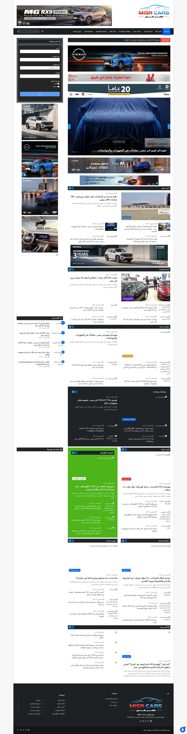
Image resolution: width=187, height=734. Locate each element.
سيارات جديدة (137, 31)
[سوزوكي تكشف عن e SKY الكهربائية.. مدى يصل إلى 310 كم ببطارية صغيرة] (164, 504)
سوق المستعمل (88, 31)
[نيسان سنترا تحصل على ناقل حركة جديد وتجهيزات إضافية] (57, 355)
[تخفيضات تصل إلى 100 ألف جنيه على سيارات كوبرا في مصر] (111, 320)
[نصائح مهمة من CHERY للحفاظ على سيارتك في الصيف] (112, 614)
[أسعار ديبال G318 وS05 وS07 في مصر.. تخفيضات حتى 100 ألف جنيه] (164, 308)
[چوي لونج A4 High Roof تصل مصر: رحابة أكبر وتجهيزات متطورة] (164, 381)
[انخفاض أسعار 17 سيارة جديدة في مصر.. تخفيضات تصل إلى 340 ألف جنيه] (57, 326)
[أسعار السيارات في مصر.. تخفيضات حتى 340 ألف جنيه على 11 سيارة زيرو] (57, 346)
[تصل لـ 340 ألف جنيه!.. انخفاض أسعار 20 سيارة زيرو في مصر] (57, 336)
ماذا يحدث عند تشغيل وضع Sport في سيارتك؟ (97, 578)
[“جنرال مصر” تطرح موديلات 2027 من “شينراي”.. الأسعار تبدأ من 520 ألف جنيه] (114, 306)
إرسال (40, 94)
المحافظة (56, 64)
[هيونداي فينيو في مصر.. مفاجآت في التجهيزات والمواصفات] (111, 227)
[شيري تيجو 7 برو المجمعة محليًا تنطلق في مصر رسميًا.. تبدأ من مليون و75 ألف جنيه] (111, 381)
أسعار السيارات (148, 31)
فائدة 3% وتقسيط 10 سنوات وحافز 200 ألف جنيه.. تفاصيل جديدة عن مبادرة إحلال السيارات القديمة (140, 229)
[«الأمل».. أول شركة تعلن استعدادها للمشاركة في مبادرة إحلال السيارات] (57, 365)
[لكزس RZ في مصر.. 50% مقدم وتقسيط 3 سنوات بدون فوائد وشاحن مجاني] (110, 529)
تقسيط (55, 86)
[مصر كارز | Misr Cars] (154, 11)
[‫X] (148, 721)
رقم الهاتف (55, 56)
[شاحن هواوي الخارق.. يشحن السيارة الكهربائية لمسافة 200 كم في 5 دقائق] (164, 516)
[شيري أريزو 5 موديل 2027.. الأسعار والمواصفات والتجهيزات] (112, 427)
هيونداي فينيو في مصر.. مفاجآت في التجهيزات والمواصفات (142, 40)
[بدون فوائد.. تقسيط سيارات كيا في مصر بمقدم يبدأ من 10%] (112, 602)
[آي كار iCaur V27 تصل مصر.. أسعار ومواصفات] (163, 438)
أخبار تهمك (164, 627)
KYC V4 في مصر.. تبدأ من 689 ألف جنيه (89, 439)
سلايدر (38, 700)
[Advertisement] (40, 300)
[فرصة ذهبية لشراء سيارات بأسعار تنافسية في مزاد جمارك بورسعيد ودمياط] (116, 662)
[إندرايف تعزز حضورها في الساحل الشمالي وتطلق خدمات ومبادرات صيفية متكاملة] (116, 642)
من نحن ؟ (113, 702)
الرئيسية (166, 31)
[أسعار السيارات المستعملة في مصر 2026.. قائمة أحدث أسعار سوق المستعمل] (164, 608)
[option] (119, 126)
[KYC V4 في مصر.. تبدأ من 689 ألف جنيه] (111, 439)
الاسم (57, 48)
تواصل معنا (113, 705)
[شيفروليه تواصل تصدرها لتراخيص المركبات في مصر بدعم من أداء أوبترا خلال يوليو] (111, 238)
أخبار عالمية (112, 31)
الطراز (57, 73)
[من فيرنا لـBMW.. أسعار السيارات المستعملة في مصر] (164, 620)
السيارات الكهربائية (101, 31)
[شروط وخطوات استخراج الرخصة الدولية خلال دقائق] (116, 632)
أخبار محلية (158, 31)
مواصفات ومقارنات (125, 31)
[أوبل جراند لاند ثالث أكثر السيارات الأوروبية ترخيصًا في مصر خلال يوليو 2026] (118, 126)
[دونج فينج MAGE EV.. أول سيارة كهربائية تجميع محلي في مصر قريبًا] (108, 520)
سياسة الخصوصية (111, 698)
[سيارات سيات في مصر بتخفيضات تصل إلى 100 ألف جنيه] (164, 320)
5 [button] (72, 152)
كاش (56, 83)
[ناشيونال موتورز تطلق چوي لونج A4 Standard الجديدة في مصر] (111, 365)
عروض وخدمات (77, 31)
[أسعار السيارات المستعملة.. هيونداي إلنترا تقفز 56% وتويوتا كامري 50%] (164, 595)
